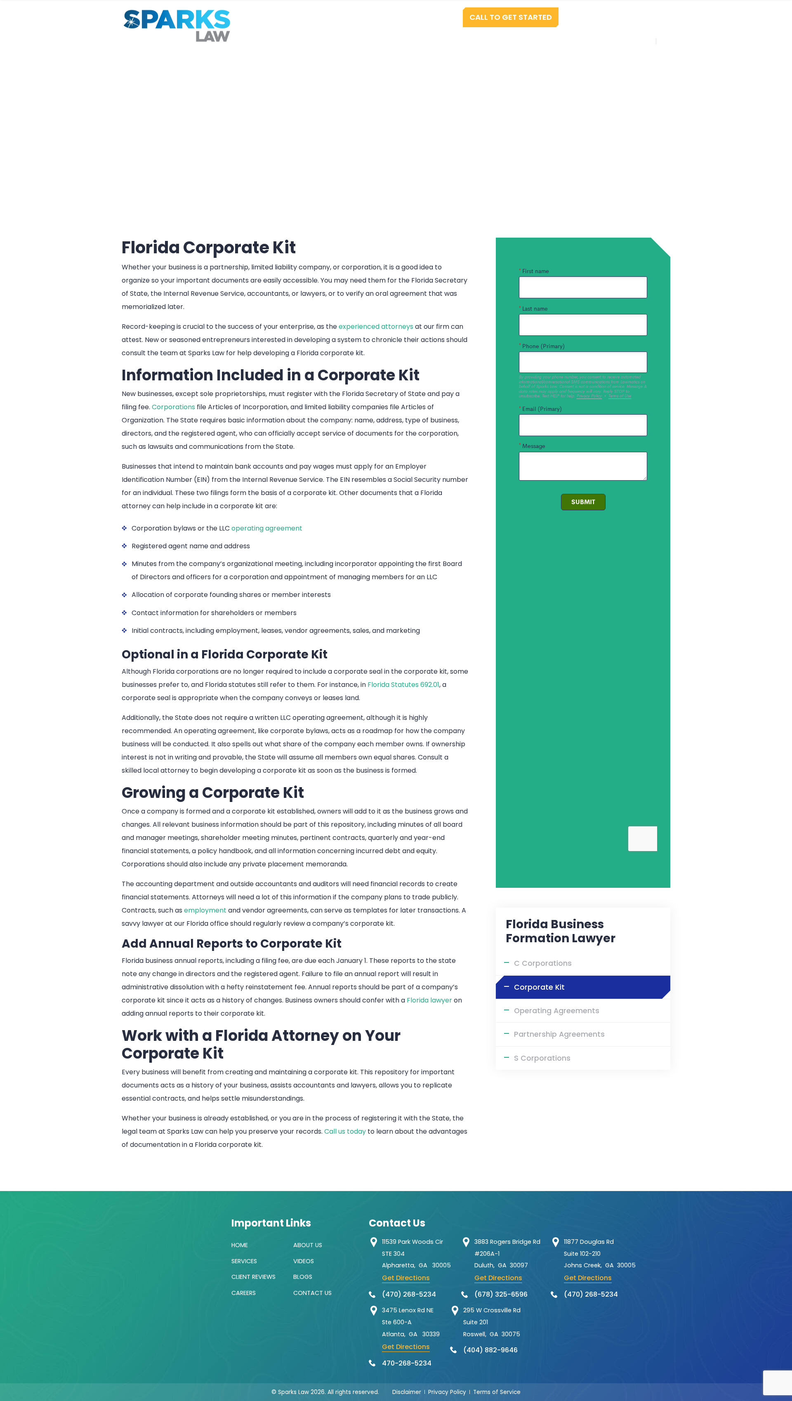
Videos (303, 1261)
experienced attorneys (376, 326)
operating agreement (266, 528)
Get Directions (406, 1278)
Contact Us (624, 41)
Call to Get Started (510, 17)
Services (398, 41)
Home (315, 41)
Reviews (445, 41)
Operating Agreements (556, 1011)
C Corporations (543, 963)
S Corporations (542, 1058)
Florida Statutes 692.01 (403, 684)
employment (205, 910)
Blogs (302, 1277)
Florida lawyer (429, 1000)
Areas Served (559, 41)
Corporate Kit (539, 987)
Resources (497, 41)
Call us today (345, 1131)
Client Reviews (253, 1277)
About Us (307, 1245)
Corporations (173, 407)
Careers (243, 1293)
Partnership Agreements (559, 1034)
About (354, 41)
